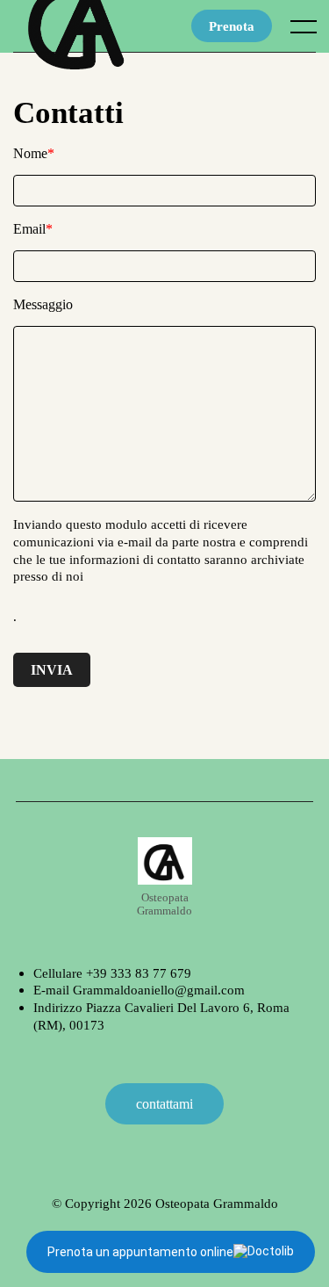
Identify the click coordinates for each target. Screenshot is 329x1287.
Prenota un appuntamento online (140, 1252)
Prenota (231, 25)
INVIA (52, 669)
